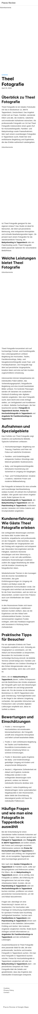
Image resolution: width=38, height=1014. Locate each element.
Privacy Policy (9, 990)
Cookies (7, 988)
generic (5, 75)
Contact (6, 992)
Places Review (9, 3)
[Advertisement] (19, 39)
